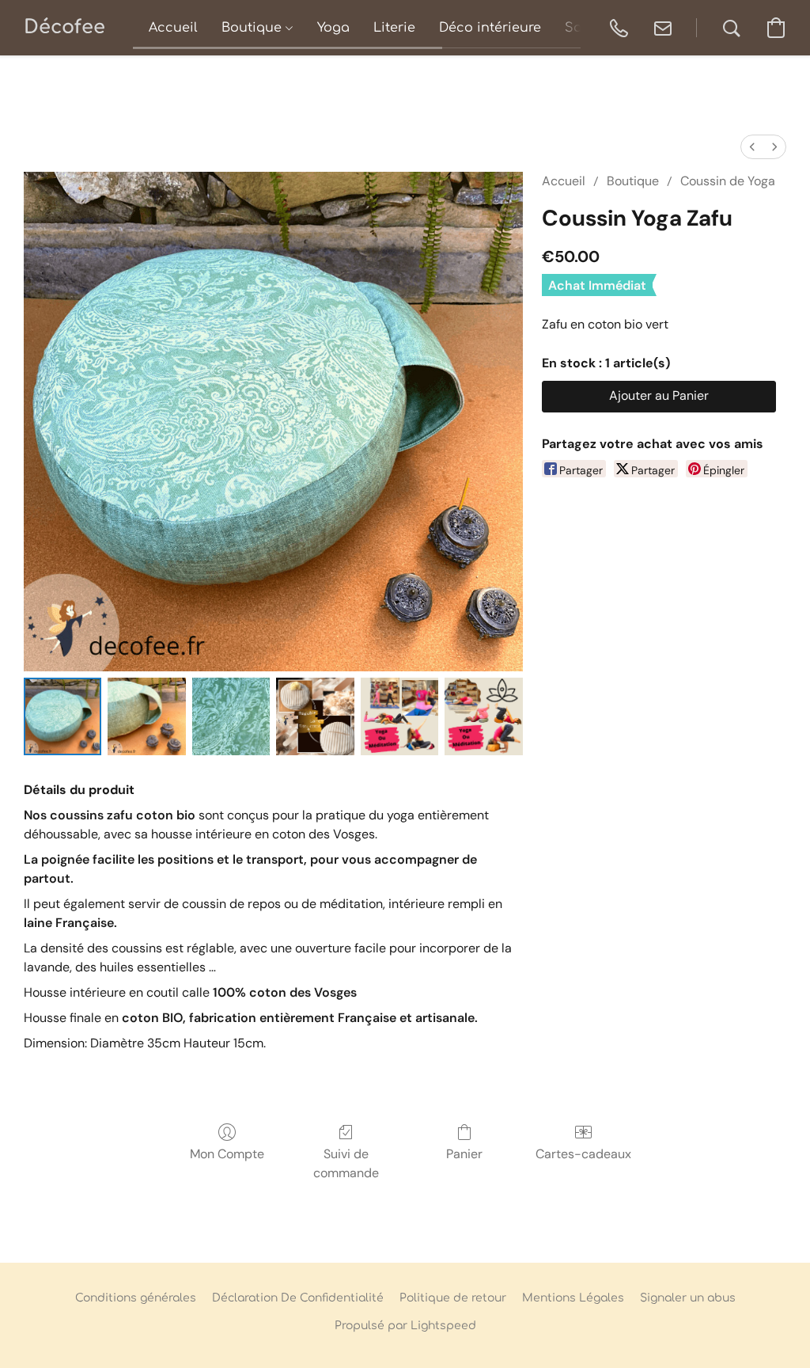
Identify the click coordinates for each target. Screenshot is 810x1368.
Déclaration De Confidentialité (298, 1298)
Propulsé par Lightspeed (405, 1326)
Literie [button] (394, 28)
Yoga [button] (333, 28)
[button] (64, 28)
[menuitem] (752, 146)
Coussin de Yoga (727, 181)
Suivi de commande (346, 1163)
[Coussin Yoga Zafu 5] (483, 716)
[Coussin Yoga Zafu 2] (231, 716)
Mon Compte (227, 1154)
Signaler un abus (688, 1298)
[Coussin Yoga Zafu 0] (62, 716)
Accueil (563, 181)
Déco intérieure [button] (490, 28)
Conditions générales (135, 1298)
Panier (464, 1154)
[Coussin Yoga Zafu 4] (399, 716)
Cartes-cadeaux (583, 1154)
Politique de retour (452, 1298)
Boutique (633, 181)
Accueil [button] (173, 28)
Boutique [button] (253, 28)
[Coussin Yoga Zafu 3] (315, 716)
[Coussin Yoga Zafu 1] (146, 716)
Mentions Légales (573, 1298)
